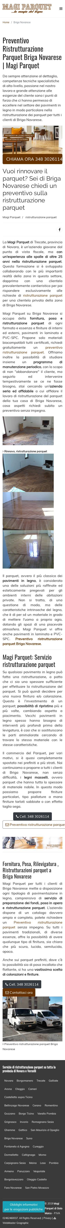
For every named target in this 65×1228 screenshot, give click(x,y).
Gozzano (9, 1113)
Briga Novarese (22, 22)
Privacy (48, 1218)
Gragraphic (22, 1223)
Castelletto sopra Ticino (18, 1097)
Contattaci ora (21, 992)
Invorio (24, 1122)
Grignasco (10, 1122)
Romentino (51, 1105)
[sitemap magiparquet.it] (55, 1218)
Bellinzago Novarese (16, 1105)
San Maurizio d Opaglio (45, 1130)
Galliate (53, 1080)
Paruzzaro (23, 1171)
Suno (29, 1138)
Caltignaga (28, 1154)
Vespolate (39, 1171)
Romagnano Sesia (43, 1122)
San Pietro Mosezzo (37, 1187)
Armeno (9, 1171)
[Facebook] (59, 230)
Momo (42, 1154)
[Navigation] (60, 8)
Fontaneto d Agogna (16, 1146)
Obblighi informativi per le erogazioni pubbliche (24, 1207)
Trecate (41, 1080)
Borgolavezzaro (13, 1179)
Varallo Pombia (46, 1113)
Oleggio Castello (37, 1179)
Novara (8, 1080)
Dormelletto (11, 1154)
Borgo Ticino (26, 1113)
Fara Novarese (13, 1187)
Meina (33, 1163)
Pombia (53, 1163)
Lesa (43, 1163)
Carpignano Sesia (15, 1163)
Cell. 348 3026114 (34, 816)
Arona (8, 1089)
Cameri (32, 1089)
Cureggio (38, 1146)
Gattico (23, 1130)
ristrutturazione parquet (42, 295)
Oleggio (20, 1089)
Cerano (37, 1105)
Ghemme (9, 1130)
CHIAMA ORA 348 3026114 (34, 159)
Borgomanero (25, 1080)
